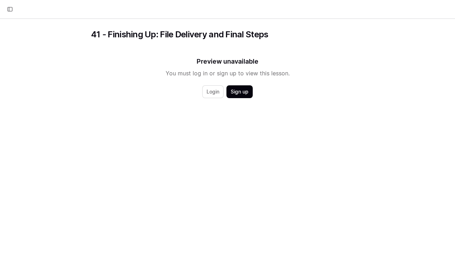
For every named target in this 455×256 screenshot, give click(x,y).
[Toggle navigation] (10, 9)
